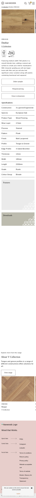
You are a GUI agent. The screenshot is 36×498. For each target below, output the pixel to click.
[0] (29, 3)
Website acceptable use (26, 466)
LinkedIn (22, 448)
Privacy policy (24, 460)
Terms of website (25, 471)
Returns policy (24, 457)
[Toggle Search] (25, 3)
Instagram (23, 444)
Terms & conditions (26, 453)
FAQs (21, 439)
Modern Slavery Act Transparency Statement (26, 478)
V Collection (5, 7)
